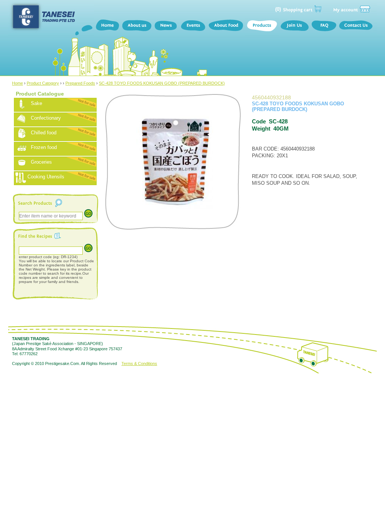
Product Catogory (43, 83)
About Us (136, 26)
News (166, 26)
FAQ (324, 26)
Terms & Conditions (139, 363)
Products (262, 26)
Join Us (294, 26)
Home (107, 26)
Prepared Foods (80, 83)
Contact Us (357, 26)
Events (193, 26)
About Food (226, 26)
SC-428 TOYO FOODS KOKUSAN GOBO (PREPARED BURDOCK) (162, 83)
